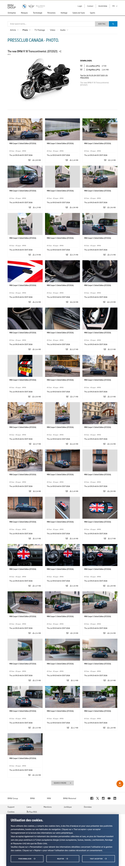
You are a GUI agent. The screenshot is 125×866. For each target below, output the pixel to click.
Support (11, 807)
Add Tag (101, 24)
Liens (29, 807)
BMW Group (13, 798)
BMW (32, 798)
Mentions (48, 807)
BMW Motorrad (69, 798)
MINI (49, 798)
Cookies (11, 812)
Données (88, 807)
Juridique (68, 807)
